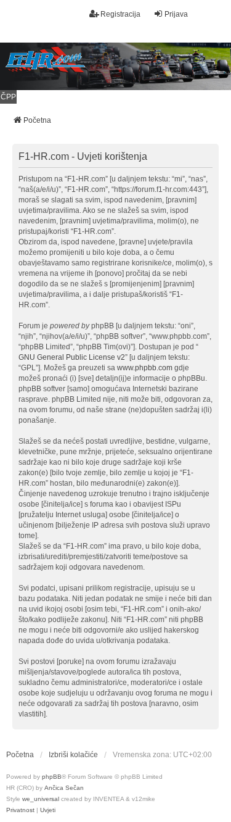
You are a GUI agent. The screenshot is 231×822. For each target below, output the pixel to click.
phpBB (52, 776)
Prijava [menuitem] (176, 14)
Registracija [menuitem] (120, 14)
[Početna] (115, 66)
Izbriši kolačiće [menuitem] (73, 754)
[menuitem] (20, 810)
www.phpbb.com (144, 367)
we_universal (40, 798)
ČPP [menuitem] (8, 97)
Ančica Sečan (64, 787)
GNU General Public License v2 (71, 357)
